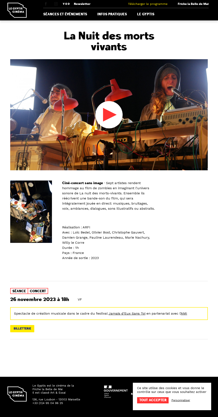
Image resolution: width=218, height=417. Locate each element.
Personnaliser (180, 400)
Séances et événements (65, 14)
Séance (19, 291)
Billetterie (22, 328)
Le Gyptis (145, 14)
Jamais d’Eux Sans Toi (127, 313)
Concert (38, 291)
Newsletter (82, 4)
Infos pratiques (112, 14)
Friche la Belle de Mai (193, 4)
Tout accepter (152, 400)
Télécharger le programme (148, 4)
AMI (184, 313)
